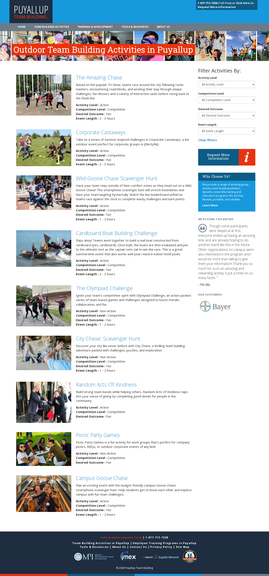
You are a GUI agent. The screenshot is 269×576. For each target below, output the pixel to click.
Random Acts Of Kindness (106, 384)
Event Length (207, 124)
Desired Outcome (210, 109)
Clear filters (207, 140)
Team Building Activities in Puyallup (100, 543)
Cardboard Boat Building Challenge (116, 233)
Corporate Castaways (100, 132)
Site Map (183, 547)
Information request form (122, 537)
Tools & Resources (134, 27)
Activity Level (207, 78)
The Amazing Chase (99, 77)
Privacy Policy (161, 547)
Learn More (210, 205)
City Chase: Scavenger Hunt (108, 338)
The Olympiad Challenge (104, 288)
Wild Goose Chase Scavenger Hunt (116, 178)
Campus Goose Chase (102, 477)
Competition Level (211, 93)
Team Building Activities (51, 27)
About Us (163, 27)
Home (22, 27)
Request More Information (218, 156)
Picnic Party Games (98, 434)
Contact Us (138, 547)
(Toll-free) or (217, 3)
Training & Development (95, 27)
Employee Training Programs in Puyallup (165, 543)
